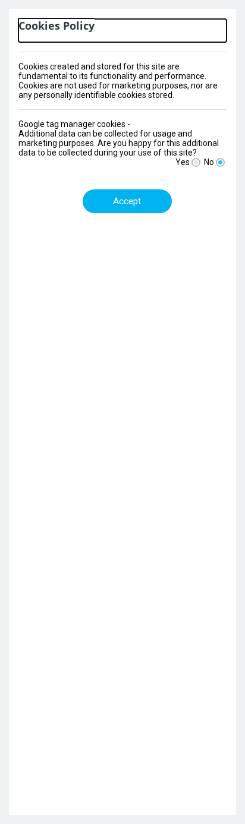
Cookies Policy (56, 26)
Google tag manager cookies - (74, 124)
